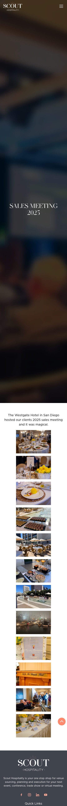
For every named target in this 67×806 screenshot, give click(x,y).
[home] (12, 6)
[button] (60, 6)
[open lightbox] (33, 441)
